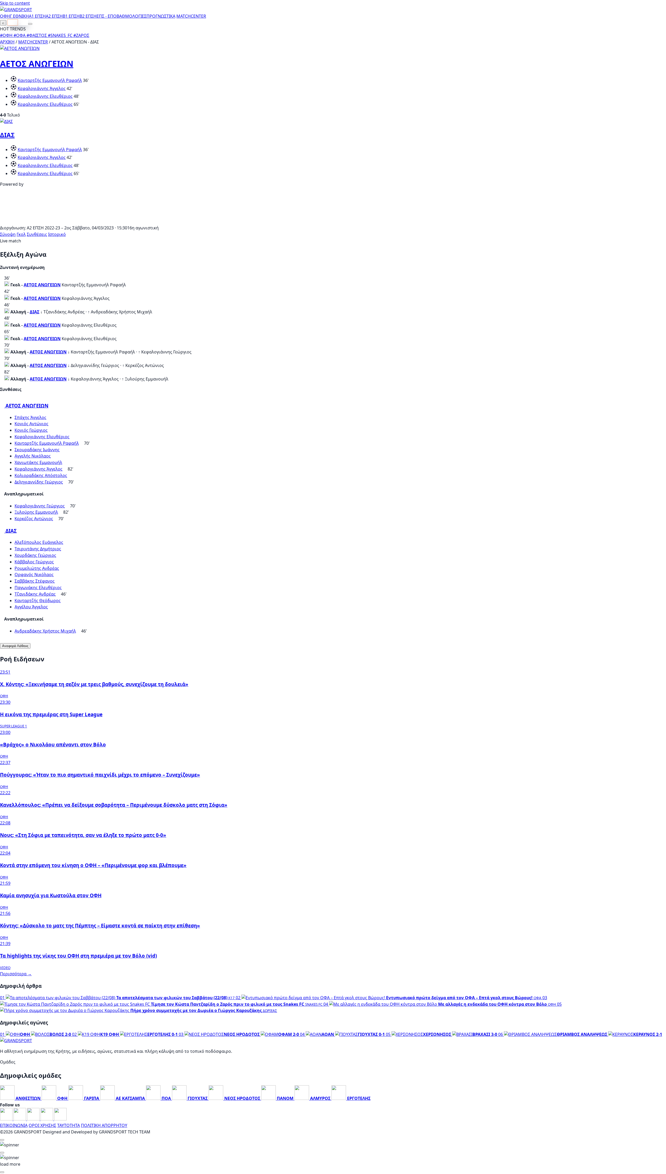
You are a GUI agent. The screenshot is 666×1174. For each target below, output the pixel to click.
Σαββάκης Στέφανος (35, 581)
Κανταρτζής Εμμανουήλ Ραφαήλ (50, 80)
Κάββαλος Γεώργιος (34, 562)
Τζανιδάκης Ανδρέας (35, 594)
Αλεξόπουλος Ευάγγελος (39, 542)
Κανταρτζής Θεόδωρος (38, 600)
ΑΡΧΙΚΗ (7, 42)
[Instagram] (20, 1119)
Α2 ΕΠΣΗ (54, 16)
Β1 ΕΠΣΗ (71, 16)
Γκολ (21, 234)
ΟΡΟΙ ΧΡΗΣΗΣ (42, 1125)
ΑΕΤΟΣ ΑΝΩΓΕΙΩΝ (36, 63)
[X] (47, 1119)
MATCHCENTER (33, 42)
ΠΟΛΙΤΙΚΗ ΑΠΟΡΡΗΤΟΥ (104, 1125)
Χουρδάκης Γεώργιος (35, 555)
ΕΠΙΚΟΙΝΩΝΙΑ (14, 1125)
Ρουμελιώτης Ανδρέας (37, 568)
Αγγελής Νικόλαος (33, 456)
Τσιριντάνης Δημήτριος (38, 549)
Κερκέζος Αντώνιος (34, 518)
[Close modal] (2, 1140)
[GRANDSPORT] (16, 9)
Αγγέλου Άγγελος (31, 607)
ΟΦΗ (5, 16)
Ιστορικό (57, 234)
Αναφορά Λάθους (15, 646)
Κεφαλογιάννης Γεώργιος (40, 506)
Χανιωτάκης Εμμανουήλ (38, 462)
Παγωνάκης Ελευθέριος (38, 587)
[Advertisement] (333, 221)
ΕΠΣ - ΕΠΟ (107, 16)
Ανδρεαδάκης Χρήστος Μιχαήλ (45, 631)
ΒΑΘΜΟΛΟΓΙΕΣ (131, 16)
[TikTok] (60, 1119)
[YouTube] (34, 1119)
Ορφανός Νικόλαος (34, 574)
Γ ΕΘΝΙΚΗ (19, 16)
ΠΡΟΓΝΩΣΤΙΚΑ (160, 16)
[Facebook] (7, 1119)
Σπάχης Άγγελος (30, 417)
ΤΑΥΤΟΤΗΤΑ (68, 1125)
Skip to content (15, 3)
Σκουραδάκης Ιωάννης (37, 450)
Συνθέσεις (37, 234)
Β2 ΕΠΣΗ (88, 16)
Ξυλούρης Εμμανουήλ (36, 512)
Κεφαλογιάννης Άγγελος (42, 88)
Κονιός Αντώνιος (31, 424)
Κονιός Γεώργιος (31, 430)
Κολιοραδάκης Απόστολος (41, 475)
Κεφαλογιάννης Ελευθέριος (45, 96)
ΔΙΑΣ (7, 135)
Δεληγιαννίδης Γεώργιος (39, 482)
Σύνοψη (8, 234)
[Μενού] (30, 24)
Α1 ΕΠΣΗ (37, 16)
